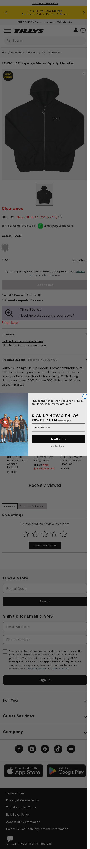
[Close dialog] (84, 396)
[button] (86, 444)
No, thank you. (57, 446)
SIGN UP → (58, 439)
